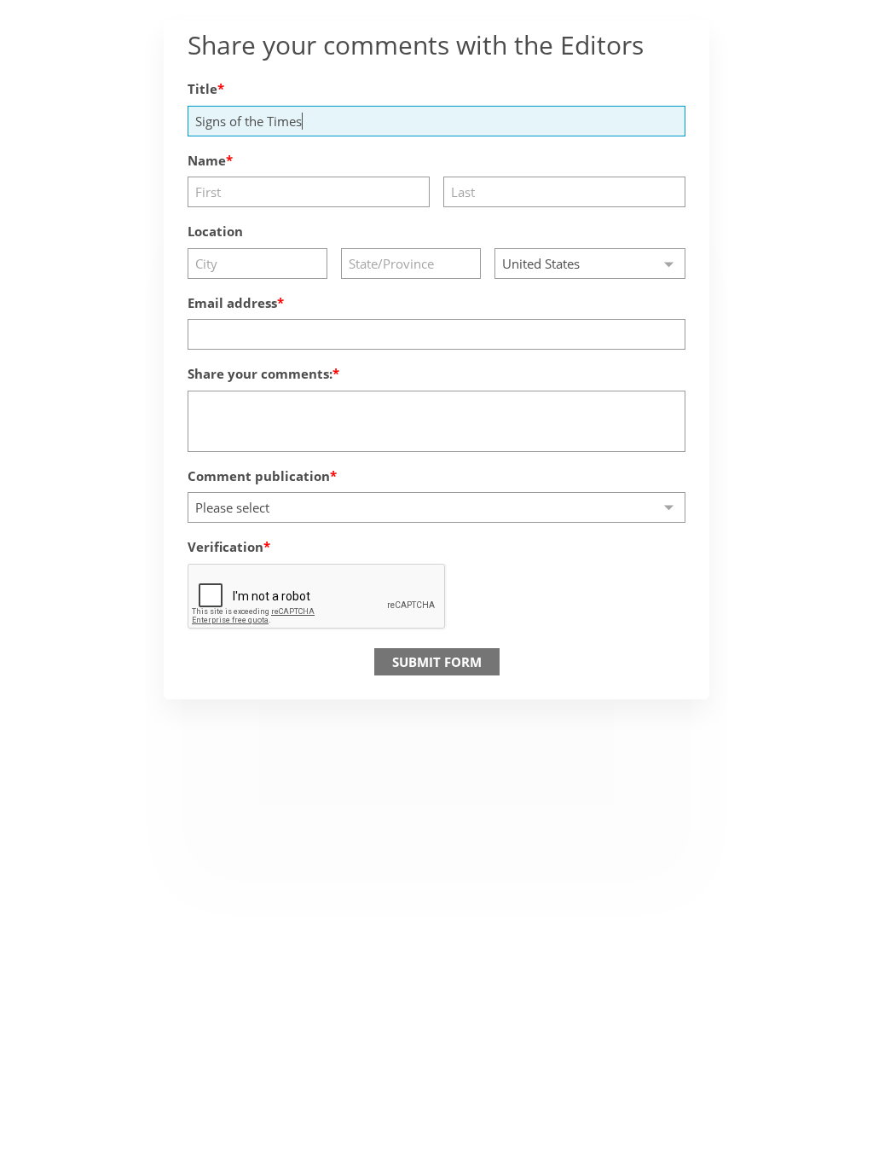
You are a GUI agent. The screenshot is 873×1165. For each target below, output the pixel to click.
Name (207, 160)
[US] (589, 263)
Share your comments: (260, 373)
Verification (225, 546)
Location (215, 231)
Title (202, 88)
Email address (232, 302)
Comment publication (259, 475)
